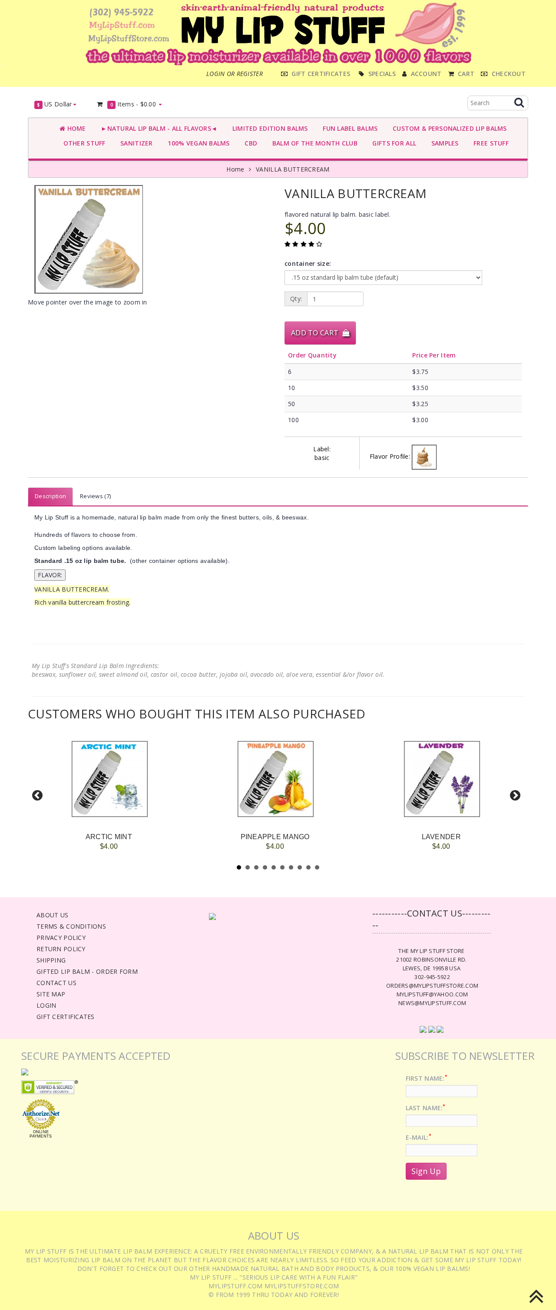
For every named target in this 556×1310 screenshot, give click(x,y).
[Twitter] (431, 1029)
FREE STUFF (489, 143)
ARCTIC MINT (109, 836)
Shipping (51, 960)
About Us (52, 915)
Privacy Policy (61, 937)
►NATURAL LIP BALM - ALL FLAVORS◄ (157, 128)
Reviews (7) (95, 496)
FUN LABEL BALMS (348, 128)
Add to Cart (316, 332)
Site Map (50, 994)
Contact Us (56, 983)
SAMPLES (443, 143)
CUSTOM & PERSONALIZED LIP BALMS (447, 128)
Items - (133, 104)
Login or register (234, 73)
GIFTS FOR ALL (392, 143)
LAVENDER (441, 836)
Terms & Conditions (71, 926)
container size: (308, 263)
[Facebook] (423, 1029)
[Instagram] (440, 1029)
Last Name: (426, 1108)
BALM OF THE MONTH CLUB (312, 143)
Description (50, 496)
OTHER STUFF (83, 143)
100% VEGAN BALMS (197, 143)
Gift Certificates (65, 1016)
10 (317, 867)
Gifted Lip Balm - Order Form (87, 971)
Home (75, 128)
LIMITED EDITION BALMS (268, 128)
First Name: (426, 1078)
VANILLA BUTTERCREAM (292, 169)
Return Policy (61, 949)
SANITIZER (135, 143)
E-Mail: (418, 1137)
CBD (249, 143)
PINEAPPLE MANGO (275, 836)
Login (46, 1005)
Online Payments (41, 1134)
